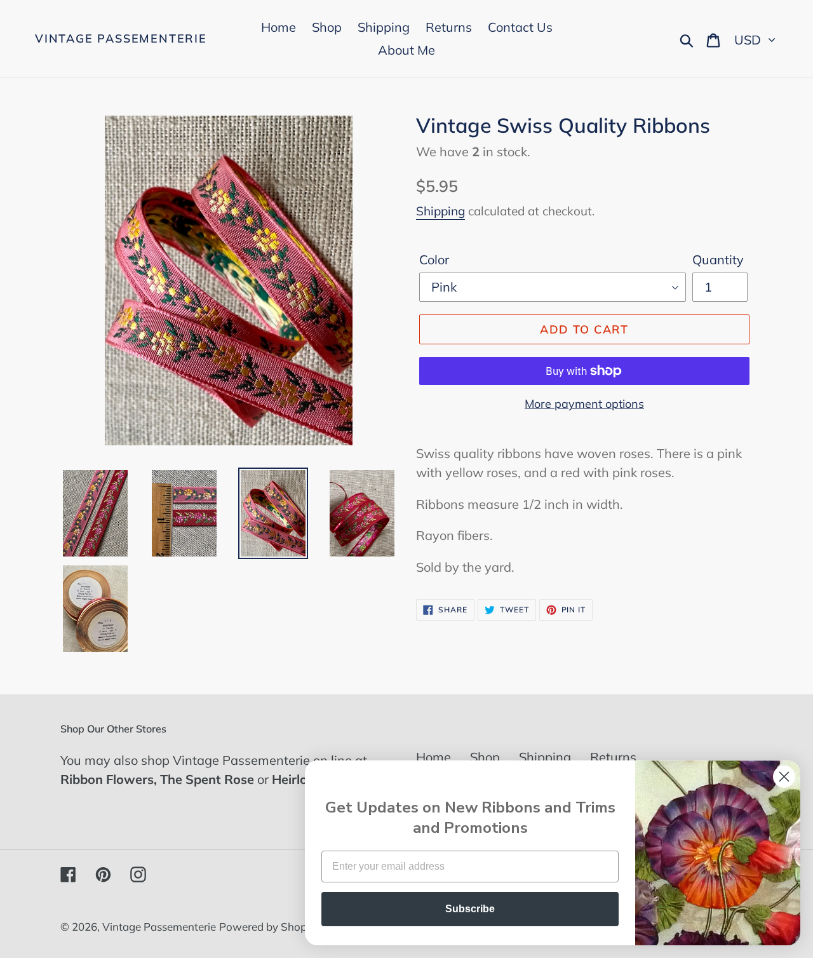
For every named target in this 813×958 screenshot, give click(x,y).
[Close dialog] (784, 777)
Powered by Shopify (269, 926)
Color (434, 259)
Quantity (718, 259)
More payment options (584, 403)
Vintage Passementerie (121, 39)
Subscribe (470, 908)
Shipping (440, 211)
